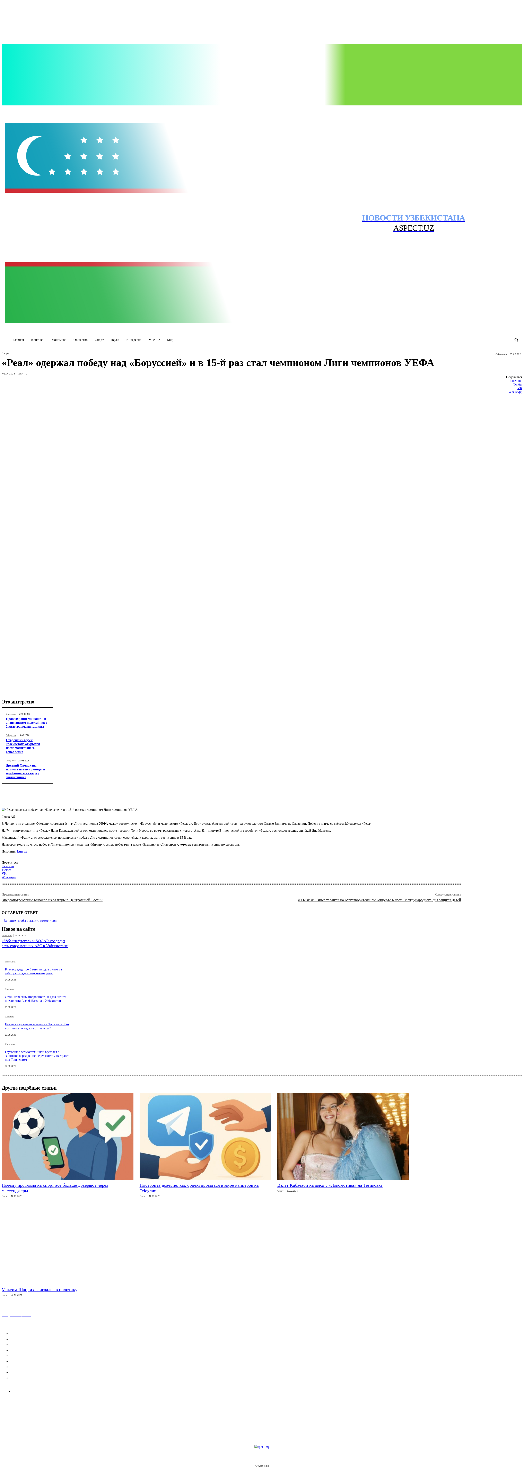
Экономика (7, 935)
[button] (516, 340)
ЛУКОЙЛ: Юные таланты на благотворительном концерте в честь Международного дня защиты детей (379, 900)
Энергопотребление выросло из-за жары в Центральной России (52, 900)
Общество (11, 735)
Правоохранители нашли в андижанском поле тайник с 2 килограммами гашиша (26, 722)
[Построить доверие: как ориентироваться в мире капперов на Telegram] (205, 1136)
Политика (9, 989)
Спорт (5, 353)
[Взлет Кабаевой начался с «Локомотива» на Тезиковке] (343, 1136)
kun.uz (21, 851)
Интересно (11, 714)
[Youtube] (474, 110)
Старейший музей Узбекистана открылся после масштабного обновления (23, 746)
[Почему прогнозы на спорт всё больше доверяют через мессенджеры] (67, 1136)
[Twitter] (466, 110)
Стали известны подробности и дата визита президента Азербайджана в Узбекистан (35, 998)
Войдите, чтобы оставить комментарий (31, 920)
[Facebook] (449, 110)
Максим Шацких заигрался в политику (39, 1289)
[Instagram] (457, 110)
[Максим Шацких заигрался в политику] (67, 1240)
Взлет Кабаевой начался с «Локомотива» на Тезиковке (330, 1185)
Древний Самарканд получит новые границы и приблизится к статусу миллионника (25, 771)
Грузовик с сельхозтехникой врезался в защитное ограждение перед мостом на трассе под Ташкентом (37, 1055)
